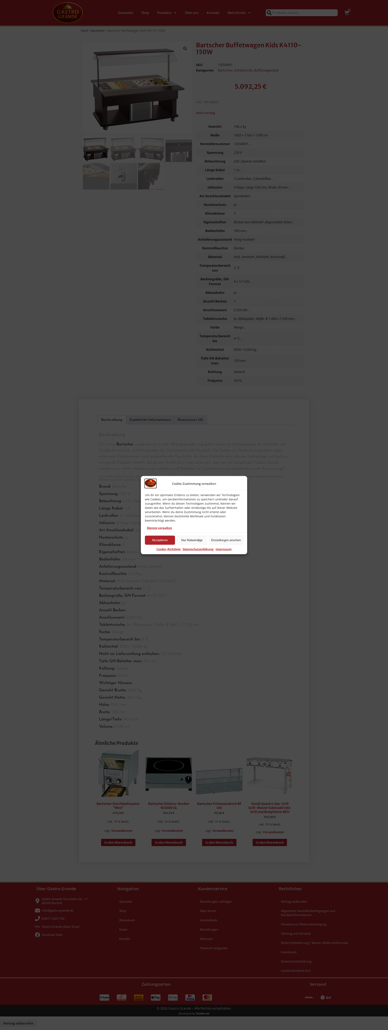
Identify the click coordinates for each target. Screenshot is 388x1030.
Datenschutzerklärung (198, 549)
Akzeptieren (160, 540)
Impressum (224, 549)
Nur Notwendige (191, 540)
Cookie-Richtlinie (168, 549)
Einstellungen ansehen (226, 540)
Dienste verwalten (159, 528)
